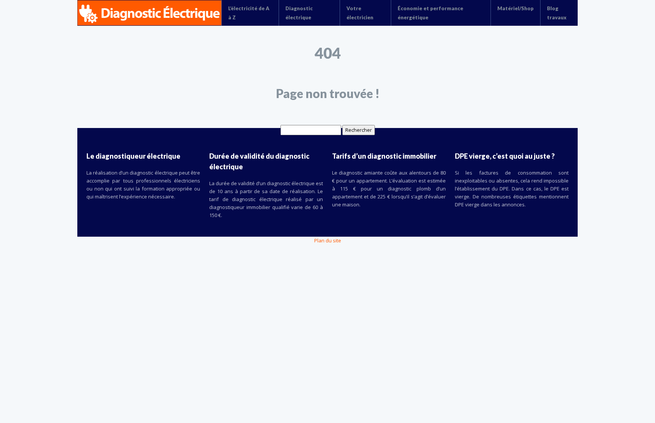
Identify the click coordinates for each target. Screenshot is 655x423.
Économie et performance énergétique (430, 12)
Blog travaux (556, 12)
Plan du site (327, 240)
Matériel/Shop (515, 8)
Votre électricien (359, 12)
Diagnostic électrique (299, 12)
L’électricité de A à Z (249, 12)
